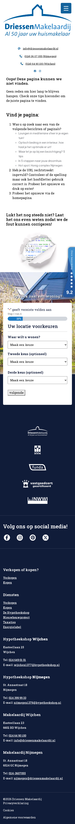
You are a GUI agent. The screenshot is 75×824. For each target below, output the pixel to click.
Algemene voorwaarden (19, 817)
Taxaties (9, 622)
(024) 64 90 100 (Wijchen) (40, 63)
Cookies (8, 810)
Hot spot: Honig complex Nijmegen (40, 165)
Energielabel (12, 627)
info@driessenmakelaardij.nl (40, 48)
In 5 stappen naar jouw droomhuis (40, 161)
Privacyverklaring (15, 803)
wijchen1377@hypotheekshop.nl (37, 665)
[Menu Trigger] (66, 8)
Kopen (7, 582)
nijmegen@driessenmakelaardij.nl (38, 778)
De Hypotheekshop (16, 612)
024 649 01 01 (17, 660)
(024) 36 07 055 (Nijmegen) (40, 56)
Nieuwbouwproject (16, 617)
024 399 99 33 (17, 698)
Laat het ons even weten (35, 217)
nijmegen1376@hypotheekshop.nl (37, 702)
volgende (16, 393)
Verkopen (10, 578)
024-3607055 (17, 773)
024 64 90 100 (17, 735)
